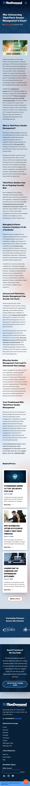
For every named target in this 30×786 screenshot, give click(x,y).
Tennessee (6, 738)
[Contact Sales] (26, 782)
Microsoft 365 (18, 144)
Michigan (5, 735)
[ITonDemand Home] (12, 3)
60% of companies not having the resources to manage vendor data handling (14, 98)
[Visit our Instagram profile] (8, 775)
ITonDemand (8, 24)
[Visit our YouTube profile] (12, 775)
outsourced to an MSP (19, 315)
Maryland (5, 732)
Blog (4, 760)
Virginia (5, 740)
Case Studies (6, 757)
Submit (22, 772)
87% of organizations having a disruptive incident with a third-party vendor (14, 204)
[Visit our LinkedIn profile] (4, 775)
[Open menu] (26, 3)
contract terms (18, 246)
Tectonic (18, 718)
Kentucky (5, 730)
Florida (5, 727)
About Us (5, 754)
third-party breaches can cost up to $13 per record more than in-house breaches (14, 340)
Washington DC (7, 746)
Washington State (8, 743)
